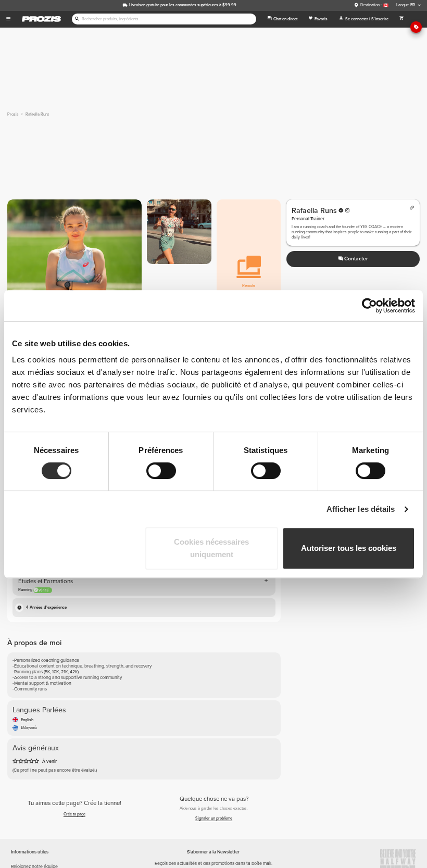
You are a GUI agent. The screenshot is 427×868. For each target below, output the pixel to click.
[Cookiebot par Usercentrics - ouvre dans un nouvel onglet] (369, 305)
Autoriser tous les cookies (348, 548)
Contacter (356, 259)
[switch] (161, 470)
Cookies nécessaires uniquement (211, 548)
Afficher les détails (360, 509)
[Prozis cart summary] (401, 19)
